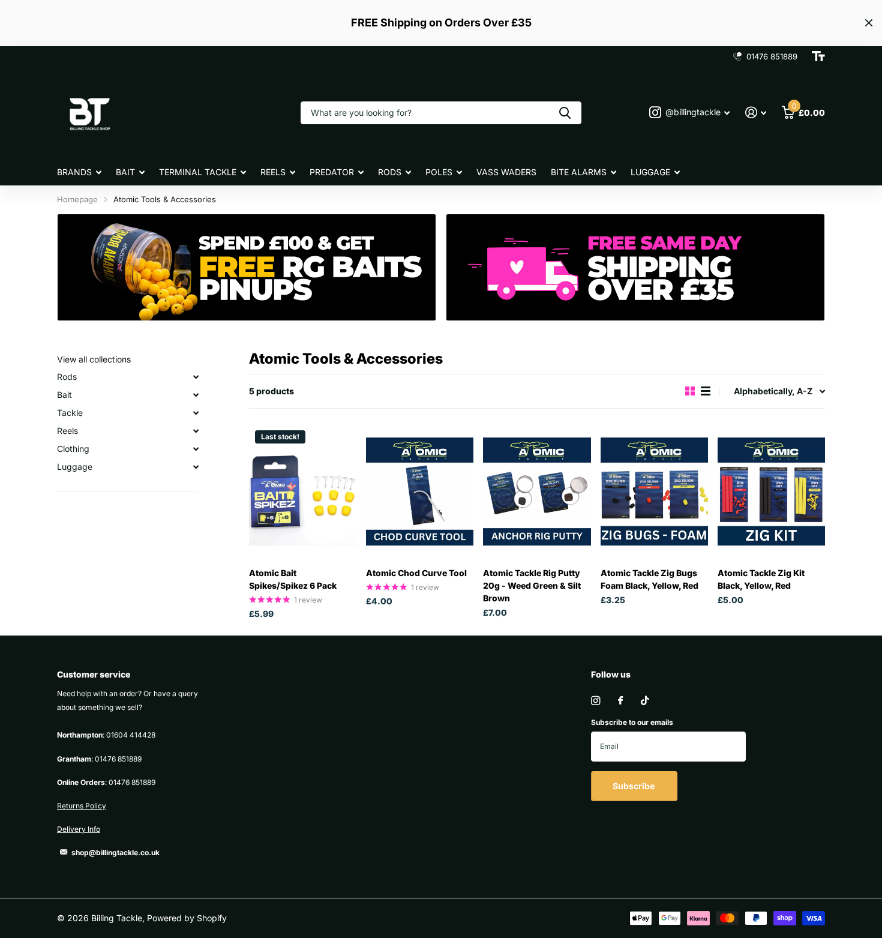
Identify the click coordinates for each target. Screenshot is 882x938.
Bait (125, 172)
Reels (273, 172)
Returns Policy (81, 805)
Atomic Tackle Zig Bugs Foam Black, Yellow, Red (649, 579)
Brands (74, 172)
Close (869, 23)
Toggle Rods (196, 377)
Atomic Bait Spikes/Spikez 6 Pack (293, 579)
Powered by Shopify (187, 918)
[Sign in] (756, 112)
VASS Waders (506, 172)
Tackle (70, 412)
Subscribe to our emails (632, 722)
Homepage (77, 199)
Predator (332, 172)
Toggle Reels (196, 431)
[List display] (705, 391)
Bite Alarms (579, 172)
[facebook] (620, 701)
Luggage (650, 172)
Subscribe (634, 786)
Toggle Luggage (196, 467)
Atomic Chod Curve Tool (416, 573)
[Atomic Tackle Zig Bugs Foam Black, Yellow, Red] (654, 491)
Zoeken (564, 112)
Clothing (73, 448)
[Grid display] (690, 391)
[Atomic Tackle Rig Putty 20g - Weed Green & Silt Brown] (536, 491)
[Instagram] (595, 700)
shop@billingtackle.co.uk (115, 852)
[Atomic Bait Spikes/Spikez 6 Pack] (302, 491)
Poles (438, 172)
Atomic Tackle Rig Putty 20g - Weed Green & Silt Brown (532, 585)
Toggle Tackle (196, 413)
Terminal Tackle (197, 172)
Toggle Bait (196, 395)
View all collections (94, 359)
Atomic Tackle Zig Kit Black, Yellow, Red (761, 579)
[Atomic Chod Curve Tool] (419, 491)
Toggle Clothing (196, 449)
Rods (389, 172)
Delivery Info (78, 829)
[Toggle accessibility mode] (818, 56)
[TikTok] (645, 700)
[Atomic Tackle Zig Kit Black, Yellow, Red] (771, 491)
